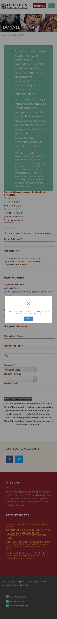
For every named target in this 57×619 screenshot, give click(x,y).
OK (28, 319)
